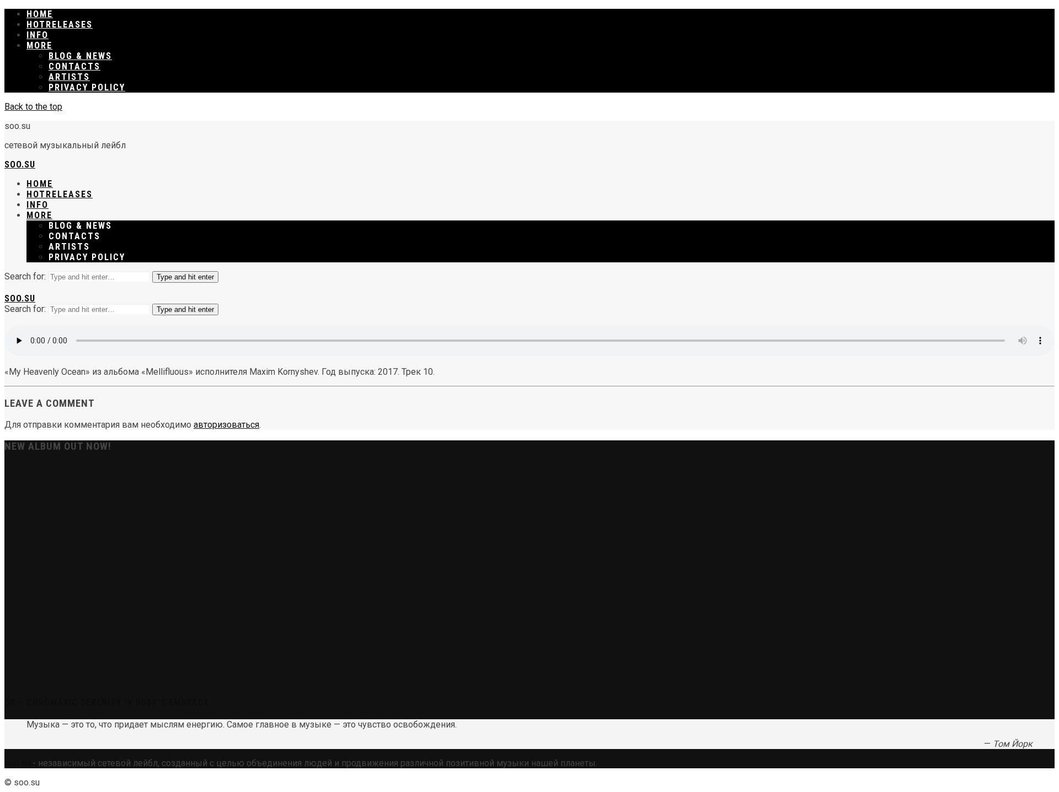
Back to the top (33, 106)
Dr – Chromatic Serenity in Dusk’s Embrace (106, 702)
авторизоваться (226, 424)
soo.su (19, 164)
